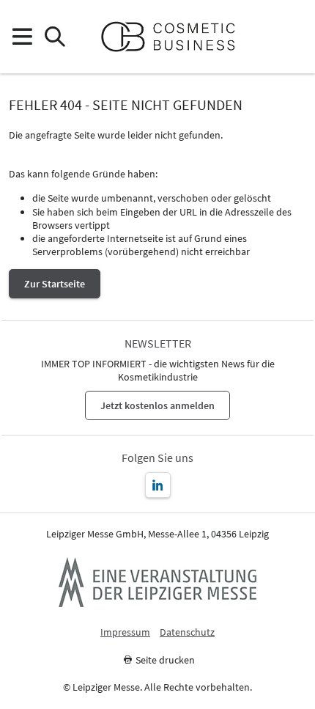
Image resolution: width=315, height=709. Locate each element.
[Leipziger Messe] (293, 37)
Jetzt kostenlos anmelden (157, 405)
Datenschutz (187, 632)
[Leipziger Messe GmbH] (157, 582)
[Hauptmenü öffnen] (21, 37)
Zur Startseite (54, 283)
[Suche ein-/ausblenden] (54, 37)
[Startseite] (174, 36)
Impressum (125, 632)
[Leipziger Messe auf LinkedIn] (158, 485)
